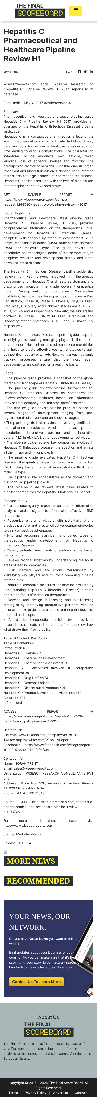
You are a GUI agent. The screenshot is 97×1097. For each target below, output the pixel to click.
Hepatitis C (13, 121)
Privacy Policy (35, 1093)
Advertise (60, 1093)
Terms (13, 1093)
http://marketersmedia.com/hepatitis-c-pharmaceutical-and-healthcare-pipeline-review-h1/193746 (48, 807)
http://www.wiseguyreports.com (28, 825)
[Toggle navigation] (75, 11)
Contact (81, 1093)
